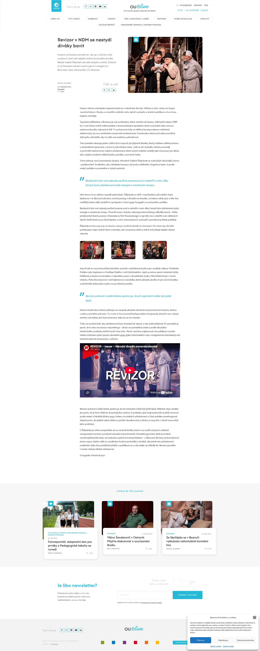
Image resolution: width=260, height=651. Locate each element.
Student (112, 19)
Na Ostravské (192, 10)
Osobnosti (93, 19)
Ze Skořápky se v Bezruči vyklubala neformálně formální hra (187, 541)
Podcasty (204, 19)
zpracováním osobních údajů (152, 603)
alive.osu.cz (59, 641)
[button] (254, 617)
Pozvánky (161, 19)
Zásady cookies (215, 646)
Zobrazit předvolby (245, 640)
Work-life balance (183, 19)
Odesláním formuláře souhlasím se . (139, 603)
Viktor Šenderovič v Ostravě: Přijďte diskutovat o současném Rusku (128, 541)
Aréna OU (55, 19)
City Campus (74, 19)
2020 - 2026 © (49, 641)
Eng (206, 5)
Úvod (180, 10)
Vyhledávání (186, 5)
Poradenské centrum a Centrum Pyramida (141, 25)
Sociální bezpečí (106, 25)
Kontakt (198, 5)
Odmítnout (223, 640)
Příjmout (200, 640)
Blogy (205, 10)
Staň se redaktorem (185, 642)
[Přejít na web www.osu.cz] (56, 6)
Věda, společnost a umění (136, 19)
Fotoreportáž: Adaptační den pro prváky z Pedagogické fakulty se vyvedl (70, 545)
